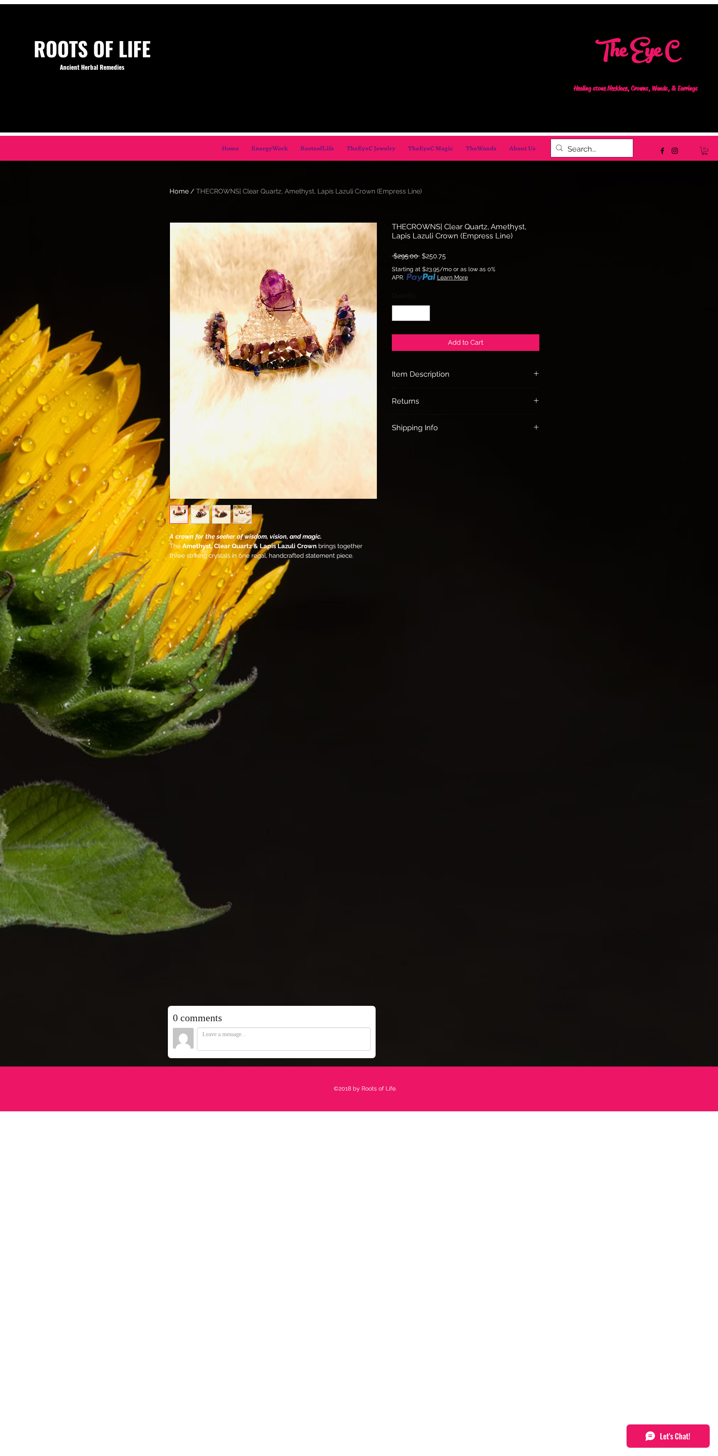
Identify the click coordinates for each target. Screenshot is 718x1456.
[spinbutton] (411, 313)
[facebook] (662, 151)
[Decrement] (398, 313)
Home (179, 191)
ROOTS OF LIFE (92, 48)
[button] (705, 151)
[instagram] (675, 151)
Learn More (452, 277)
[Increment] (423, 313)
